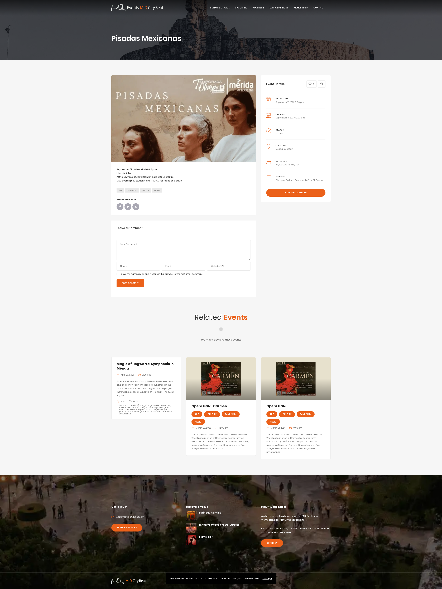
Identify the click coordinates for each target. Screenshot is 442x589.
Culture (283, 164)
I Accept (267, 578)
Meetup (157, 190)
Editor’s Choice (220, 7)
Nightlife (258, 7)
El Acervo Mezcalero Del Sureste (219, 524)
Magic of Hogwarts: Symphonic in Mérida (145, 366)
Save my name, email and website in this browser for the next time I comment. (162, 273)
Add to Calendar (296, 192)
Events (145, 190)
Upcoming (241, 7)
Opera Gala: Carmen (209, 406)
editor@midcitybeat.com (130, 517)
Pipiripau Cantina (210, 512)
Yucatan (288, 148)
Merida (279, 148)
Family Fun (293, 164)
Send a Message (127, 527)
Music (198, 421)
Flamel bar (206, 537)
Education (132, 190)
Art (120, 190)
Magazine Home (279, 7)
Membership (301, 7)
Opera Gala (276, 406)
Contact (319, 7)
